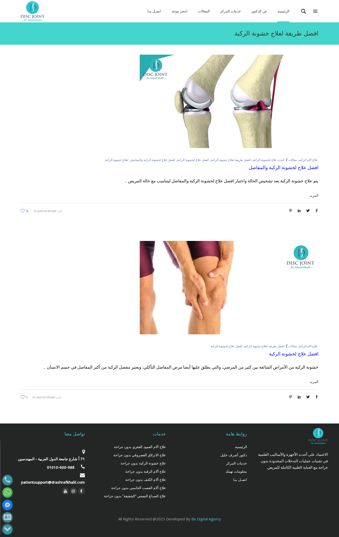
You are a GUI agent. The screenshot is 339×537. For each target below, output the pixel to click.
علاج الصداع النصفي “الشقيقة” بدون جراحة (135, 496)
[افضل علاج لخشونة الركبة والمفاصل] (229, 101)
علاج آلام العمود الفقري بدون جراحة (140, 446)
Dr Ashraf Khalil (45, 211)
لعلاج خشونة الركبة (116, 160)
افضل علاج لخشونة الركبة (193, 160)
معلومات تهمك (236, 471)
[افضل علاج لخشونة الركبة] (229, 287)
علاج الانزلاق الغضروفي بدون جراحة (139, 455)
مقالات (292, 160)
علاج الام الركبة (308, 160)
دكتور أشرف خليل (233, 455)
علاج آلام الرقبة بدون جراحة (145, 471)
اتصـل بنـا (240, 479)
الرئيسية (241, 446)
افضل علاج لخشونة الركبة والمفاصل (153, 160)
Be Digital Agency (206, 518)
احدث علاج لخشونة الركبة (268, 160)
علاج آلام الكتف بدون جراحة (145, 479)
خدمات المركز (236, 463)
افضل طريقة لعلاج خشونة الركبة (231, 160)
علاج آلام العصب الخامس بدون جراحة (138, 487)
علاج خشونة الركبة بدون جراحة (143, 463)
